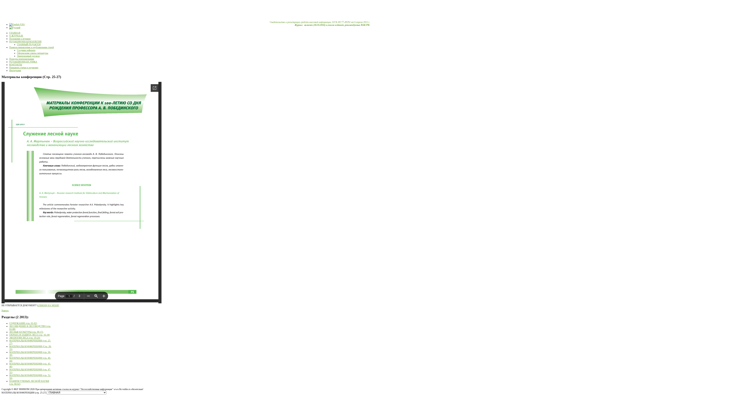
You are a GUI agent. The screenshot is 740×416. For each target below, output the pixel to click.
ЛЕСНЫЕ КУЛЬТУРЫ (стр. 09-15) (26, 332)
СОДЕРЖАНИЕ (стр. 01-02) (23, 323)
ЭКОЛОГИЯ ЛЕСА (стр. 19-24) (24, 337)
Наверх (5, 310)
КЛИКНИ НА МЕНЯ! (48, 305)
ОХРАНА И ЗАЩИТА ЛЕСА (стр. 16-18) (29, 335)
